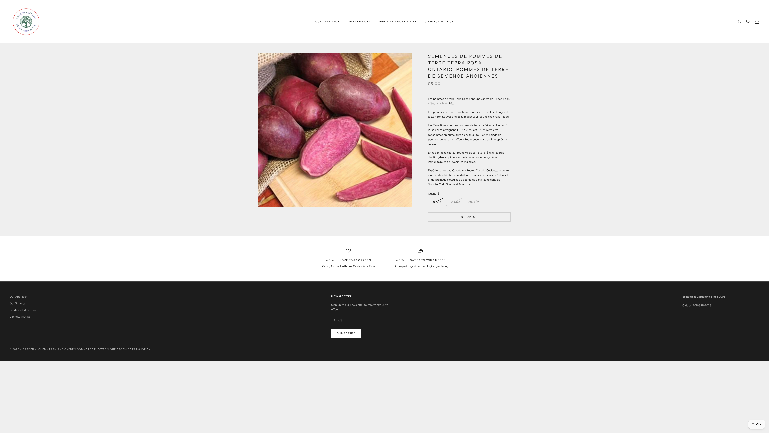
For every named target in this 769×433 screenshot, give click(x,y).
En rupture (469, 217)
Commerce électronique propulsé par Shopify (114, 349)
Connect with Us (439, 21)
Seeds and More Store (397, 21)
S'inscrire (346, 333)
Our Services (359, 21)
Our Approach (327, 21)
